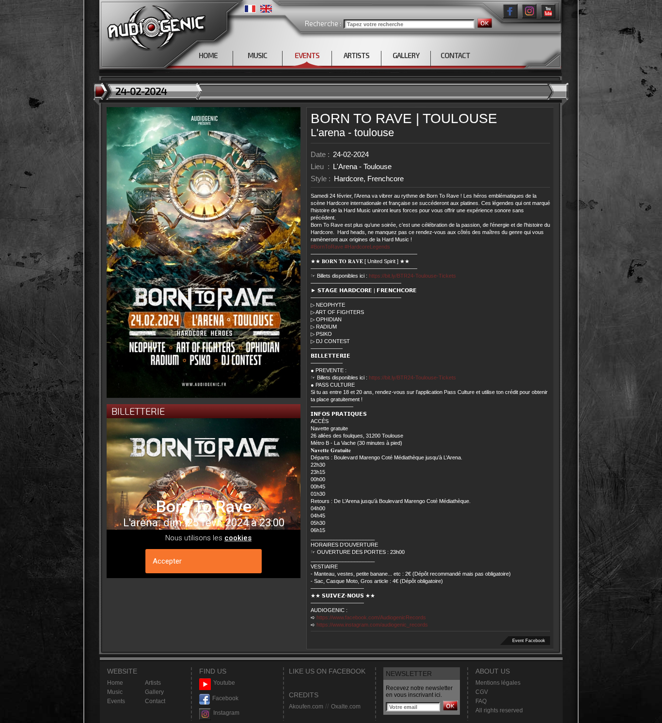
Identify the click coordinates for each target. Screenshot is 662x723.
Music (115, 692)
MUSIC (257, 55)
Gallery (154, 692)
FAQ (481, 701)
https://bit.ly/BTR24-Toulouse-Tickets (412, 276)
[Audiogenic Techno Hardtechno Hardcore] (154, 25)
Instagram (226, 712)
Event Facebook (528, 640)
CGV (481, 692)
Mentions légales (497, 682)
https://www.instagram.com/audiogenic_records (372, 625)
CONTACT (455, 55)
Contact (155, 701)
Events (116, 701)
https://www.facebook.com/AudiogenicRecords (371, 617)
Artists (153, 682)
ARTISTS (356, 55)
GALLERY (406, 55)
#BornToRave (327, 247)
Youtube (224, 682)
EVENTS (307, 55)
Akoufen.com (306, 706)
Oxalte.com (346, 706)
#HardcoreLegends (367, 247)
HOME (208, 55)
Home (115, 682)
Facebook (225, 698)
